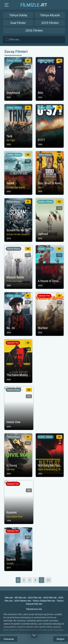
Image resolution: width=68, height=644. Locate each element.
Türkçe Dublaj (18, 15)
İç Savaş (18, 455)
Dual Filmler (18, 23)
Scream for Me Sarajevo (18, 220)
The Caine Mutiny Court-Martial (18, 361)
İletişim (60, 639)
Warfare (50, 314)
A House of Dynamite (50, 267)
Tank (18, 126)
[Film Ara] (62, 39)
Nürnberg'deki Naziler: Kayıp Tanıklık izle (50, 455)
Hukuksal (9, 639)
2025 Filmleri (50, 23)
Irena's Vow (18, 408)
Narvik (18, 173)
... (41, 580)
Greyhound (18, 79)
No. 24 (18, 314)
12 (48, 580)
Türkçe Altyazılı (50, 15)
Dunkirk (18, 549)
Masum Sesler (18, 267)
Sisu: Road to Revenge (50, 173)
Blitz (50, 79)
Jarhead (50, 220)
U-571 (50, 126)
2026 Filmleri (34, 30)
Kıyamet (18, 502)
